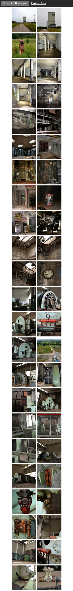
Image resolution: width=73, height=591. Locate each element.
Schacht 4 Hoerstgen (15, 3)
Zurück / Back (38, 3)
